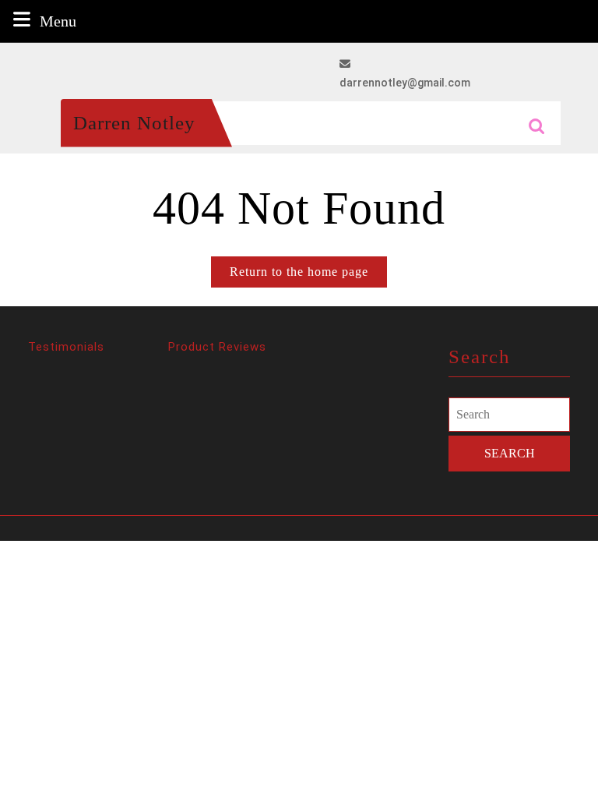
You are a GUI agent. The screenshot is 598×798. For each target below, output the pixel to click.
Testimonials (66, 347)
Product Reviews (217, 347)
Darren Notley (134, 122)
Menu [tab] (58, 21)
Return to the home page (308, 276)
